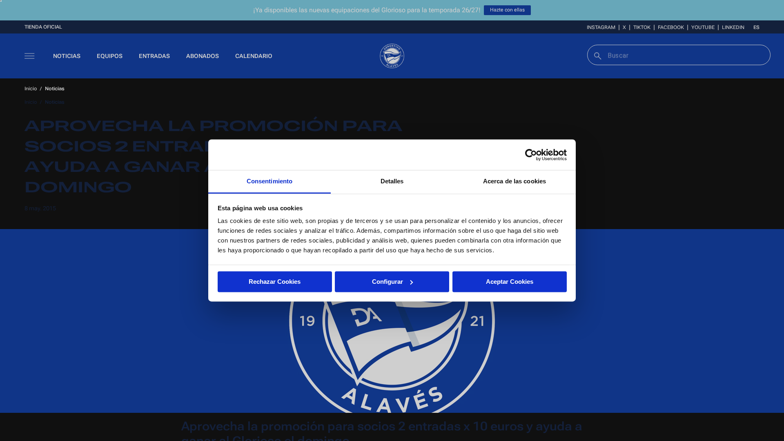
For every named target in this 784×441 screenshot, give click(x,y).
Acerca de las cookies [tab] (514, 181)
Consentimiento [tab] (269, 181)
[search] (597, 55)
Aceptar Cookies (509, 281)
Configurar (387, 281)
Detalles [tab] (392, 181)
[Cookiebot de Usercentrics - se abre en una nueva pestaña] (531, 155)
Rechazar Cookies (275, 281)
